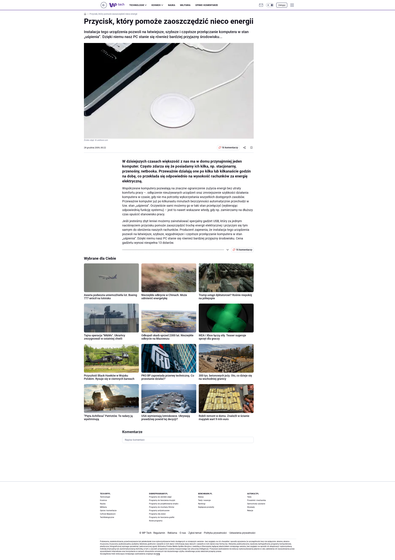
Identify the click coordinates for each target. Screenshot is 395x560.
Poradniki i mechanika (256, 500)
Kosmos (156, 5)
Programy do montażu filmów (161, 507)
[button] (270, 5)
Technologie (136, 5)
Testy (249, 497)
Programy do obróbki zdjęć (160, 497)
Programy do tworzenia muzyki (162, 500)
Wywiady (251, 507)
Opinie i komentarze (206, 5)
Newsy (201, 497)
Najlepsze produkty (206, 507)
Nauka (171, 5)
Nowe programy (155, 521)
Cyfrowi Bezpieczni (108, 514)
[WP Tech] (119, 5)
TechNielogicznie (107, 517)
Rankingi (201, 504)
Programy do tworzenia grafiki (161, 517)
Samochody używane (256, 504)
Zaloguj (281, 5)
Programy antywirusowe (159, 510)
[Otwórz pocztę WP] (261, 5)
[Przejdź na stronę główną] (104, 7)
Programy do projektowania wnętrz (163, 504)
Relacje (250, 510)
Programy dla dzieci (157, 514)
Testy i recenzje (204, 500)
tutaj (158, 554)
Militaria (185, 5)
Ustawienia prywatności (241, 532)
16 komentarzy (230, 147)
